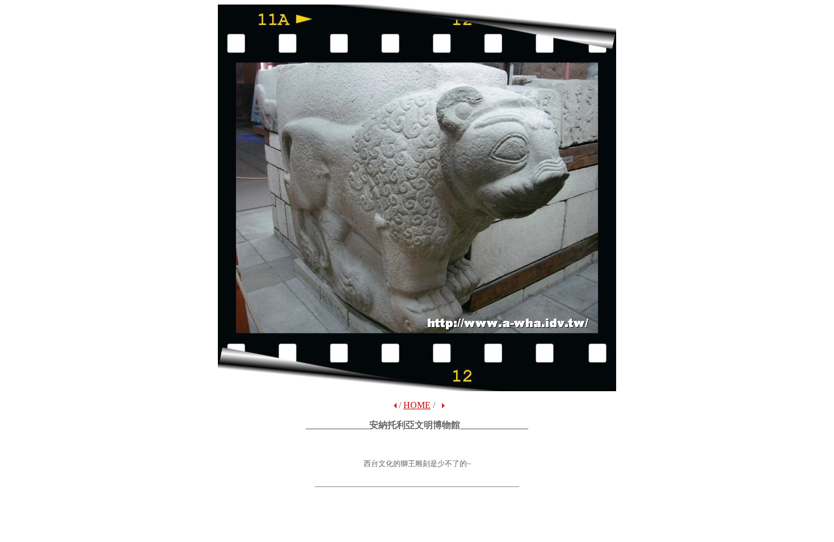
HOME (417, 405)
